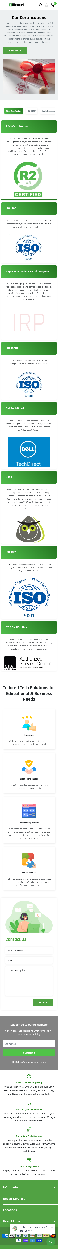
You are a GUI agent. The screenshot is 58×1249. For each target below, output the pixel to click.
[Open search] (40, 5)
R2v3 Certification (13, 111)
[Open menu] (4, 5)
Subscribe (29, 1052)
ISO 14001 (32, 111)
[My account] (46, 5)
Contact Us (15, 50)
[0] (52, 5)
